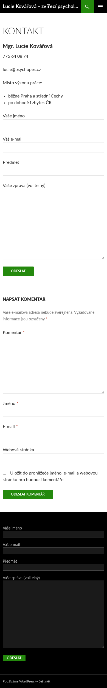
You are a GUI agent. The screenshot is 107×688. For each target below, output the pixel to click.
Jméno (10, 403)
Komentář (14, 332)
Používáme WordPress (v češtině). (26, 681)
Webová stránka (18, 450)
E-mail (10, 427)
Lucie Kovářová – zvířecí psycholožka (42, 6)
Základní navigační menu (100, 6)
